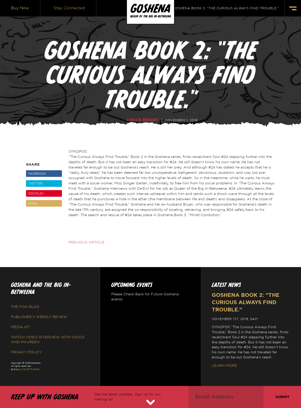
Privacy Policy (26, 352)
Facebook (37, 173)
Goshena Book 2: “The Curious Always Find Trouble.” (225, 8)
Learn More (224, 365)
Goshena (150, 8)
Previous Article (86, 242)
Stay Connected (69, 8)
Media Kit (20, 327)
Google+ (36, 193)
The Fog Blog (25, 307)
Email (33, 203)
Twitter (35, 183)
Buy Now (20, 8)
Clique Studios (29, 369)
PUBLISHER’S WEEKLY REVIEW (39, 317)
